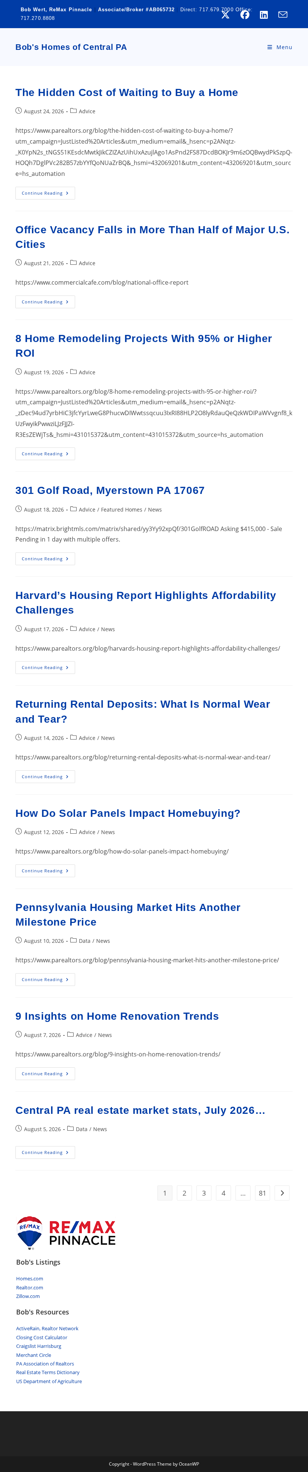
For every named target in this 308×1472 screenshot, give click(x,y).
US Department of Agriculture (49, 1381)
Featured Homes (121, 509)
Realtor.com (29, 1287)
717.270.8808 (38, 18)
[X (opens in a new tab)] (225, 14)
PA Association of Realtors (45, 1363)
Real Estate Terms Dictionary (48, 1372)
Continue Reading (48, 194)
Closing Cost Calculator (41, 1337)
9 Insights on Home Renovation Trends (117, 1016)
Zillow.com (28, 1296)
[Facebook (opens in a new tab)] (245, 14)
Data (85, 940)
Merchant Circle (33, 1355)
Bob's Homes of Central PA (71, 47)
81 (262, 1192)
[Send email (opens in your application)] (280, 14)
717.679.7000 (216, 9)
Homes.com (29, 1278)
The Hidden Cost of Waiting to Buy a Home (127, 92)
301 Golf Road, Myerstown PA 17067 (110, 490)
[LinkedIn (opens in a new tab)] (264, 14)
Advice (87, 111)
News (155, 509)
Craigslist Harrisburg (38, 1346)
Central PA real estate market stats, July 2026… (140, 1110)
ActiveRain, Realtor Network (47, 1328)
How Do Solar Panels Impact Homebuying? (128, 813)
